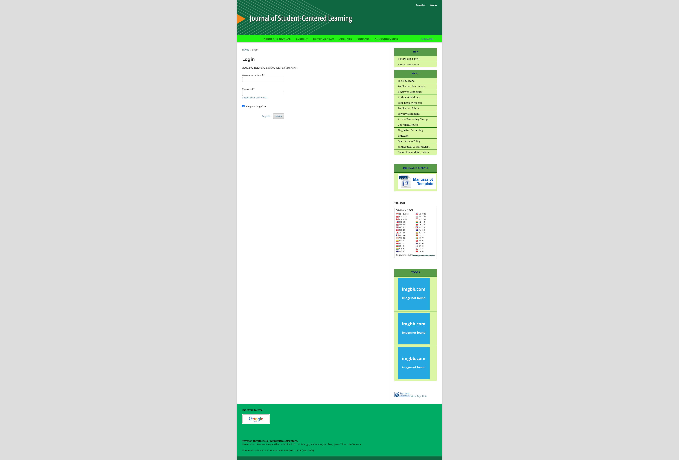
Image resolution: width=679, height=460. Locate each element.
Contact (363, 38)
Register (421, 5)
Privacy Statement (409, 113)
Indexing (403, 135)
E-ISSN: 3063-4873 (408, 59)
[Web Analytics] (402, 396)
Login (433, 5)
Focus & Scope (406, 81)
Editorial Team (323, 38)
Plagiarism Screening (410, 130)
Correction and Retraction (413, 152)
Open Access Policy (409, 141)
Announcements (386, 38)
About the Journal (277, 38)
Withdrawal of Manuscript (414, 146)
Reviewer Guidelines (410, 91)
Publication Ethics (408, 108)
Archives (345, 38)
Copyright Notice (408, 124)
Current (302, 38)
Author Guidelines (409, 97)
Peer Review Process (410, 102)
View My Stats (419, 396)
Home (245, 49)
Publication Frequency (411, 86)
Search (428, 38)
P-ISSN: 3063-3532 (408, 64)
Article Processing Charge (413, 119)
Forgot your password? (255, 97)
